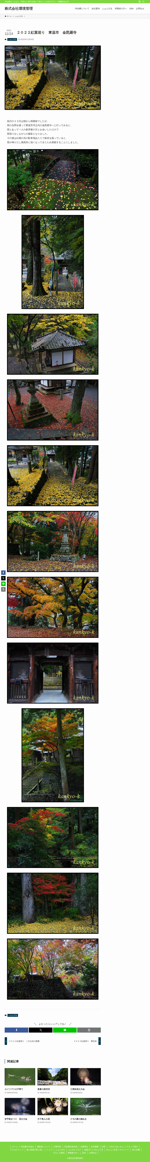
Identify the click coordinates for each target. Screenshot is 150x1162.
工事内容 (57, 1147)
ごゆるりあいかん (116, 1147)
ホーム (15, 1147)
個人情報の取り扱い (35, 1150)
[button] (16, 1030)
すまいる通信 (59, 1153)
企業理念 (84, 1147)
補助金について (43, 1147)
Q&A (84, 1153)
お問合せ (93, 1153)
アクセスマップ (16, 1150)
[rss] (140, 1)
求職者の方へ (73, 1153)
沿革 (103, 1147)
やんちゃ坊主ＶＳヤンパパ (117, 1150)
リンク (49, 1150)
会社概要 (95, 1147)
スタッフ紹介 (132, 1147)
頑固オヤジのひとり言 (93, 1150)
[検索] (143, 1)
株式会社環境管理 (19, 8)
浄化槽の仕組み (27, 1147)
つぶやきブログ (74, 1150)
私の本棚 (136, 1150)
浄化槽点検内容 (70, 1147)
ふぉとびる (12, 39)
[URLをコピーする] (89, 1030)
